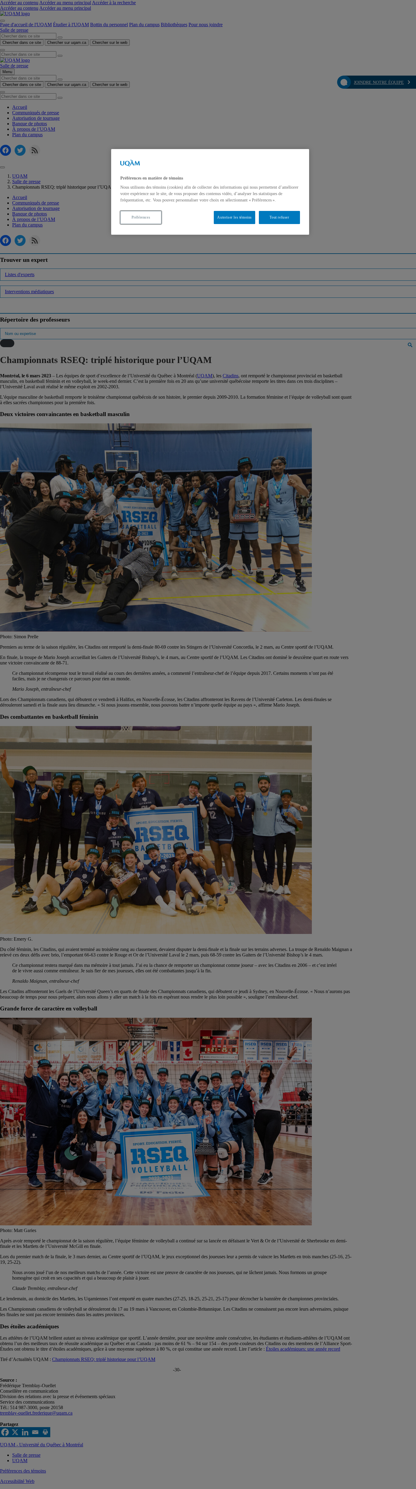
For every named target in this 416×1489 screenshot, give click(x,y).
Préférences (141, 217)
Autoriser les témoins (234, 217)
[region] (210, 192)
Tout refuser (279, 217)
